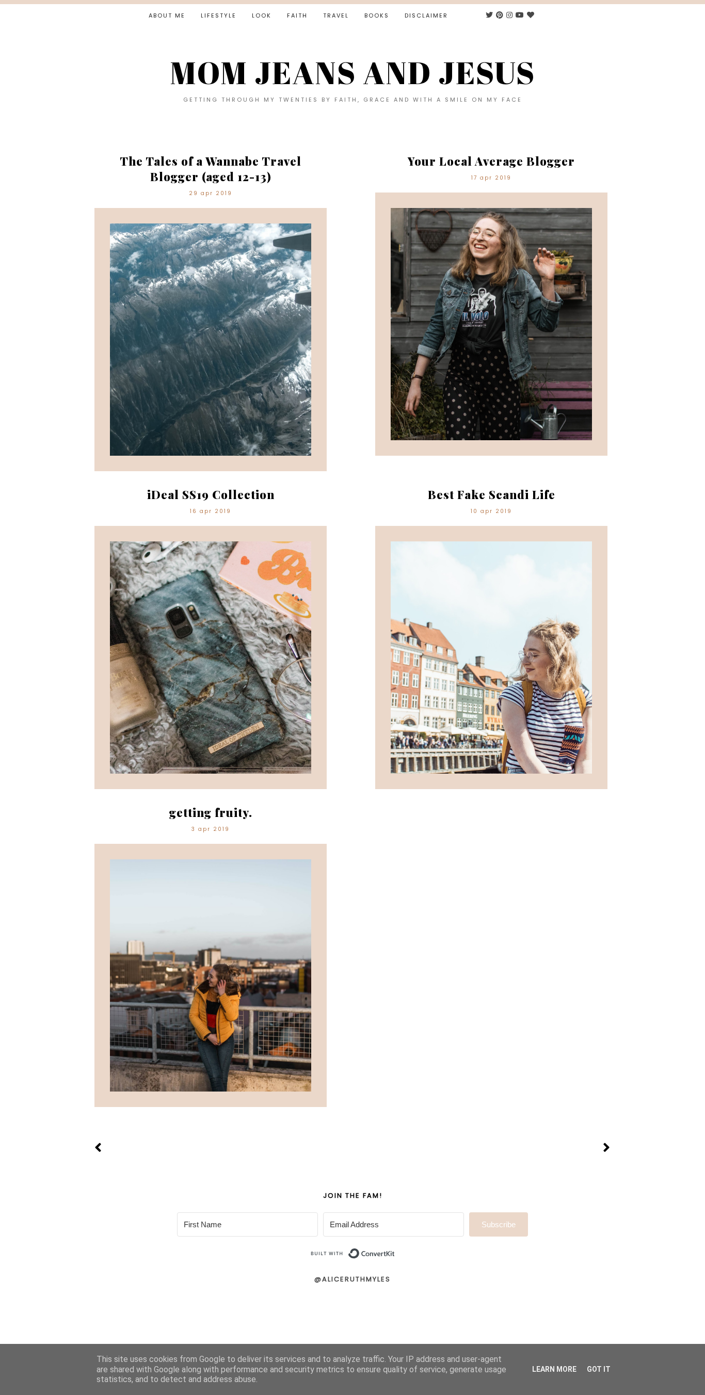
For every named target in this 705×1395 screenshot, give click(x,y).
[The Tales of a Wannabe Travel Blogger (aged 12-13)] (210, 339)
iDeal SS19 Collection (211, 494)
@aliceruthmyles (352, 1279)
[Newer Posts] (98, 1148)
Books (376, 15)
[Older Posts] (607, 1148)
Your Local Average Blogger (491, 161)
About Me (167, 15)
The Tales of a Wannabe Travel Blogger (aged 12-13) (210, 168)
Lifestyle (218, 15)
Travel (336, 15)
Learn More (554, 1369)
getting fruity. (210, 812)
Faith (297, 15)
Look (261, 15)
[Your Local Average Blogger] (491, 324)
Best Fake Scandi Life (491, 494)
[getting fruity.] (210, 975)
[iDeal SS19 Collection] (210, 657)
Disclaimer (426, 15)
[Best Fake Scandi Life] (491, 657)
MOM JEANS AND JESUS (352, 72)
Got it (599, 1369)
